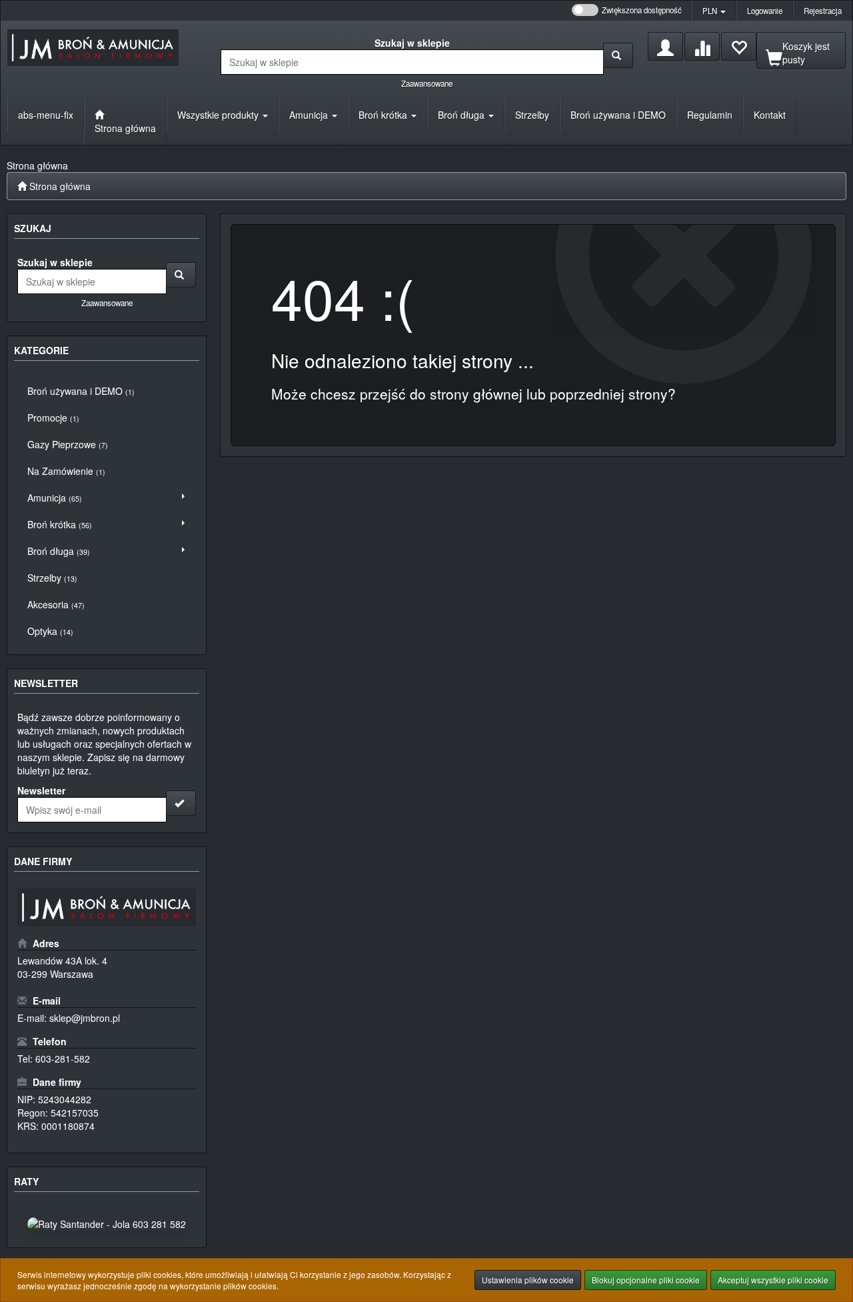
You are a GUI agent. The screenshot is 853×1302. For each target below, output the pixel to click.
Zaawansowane (426, 83)
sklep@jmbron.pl (84, 1018)
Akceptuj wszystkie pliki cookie (773, 1279)
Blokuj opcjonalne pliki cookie (646, 1279)
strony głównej (476, 394)
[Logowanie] (665, 46)
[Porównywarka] (702, 46)
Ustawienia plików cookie (528, 1279)
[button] (714, 11)
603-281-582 (62, 1058)
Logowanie (764, 10)
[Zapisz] (181, 803)
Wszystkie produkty (219, 114)
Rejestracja (823, 10)
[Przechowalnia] (738, 46)
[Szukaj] (618, 55)
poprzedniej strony (609, 394)
